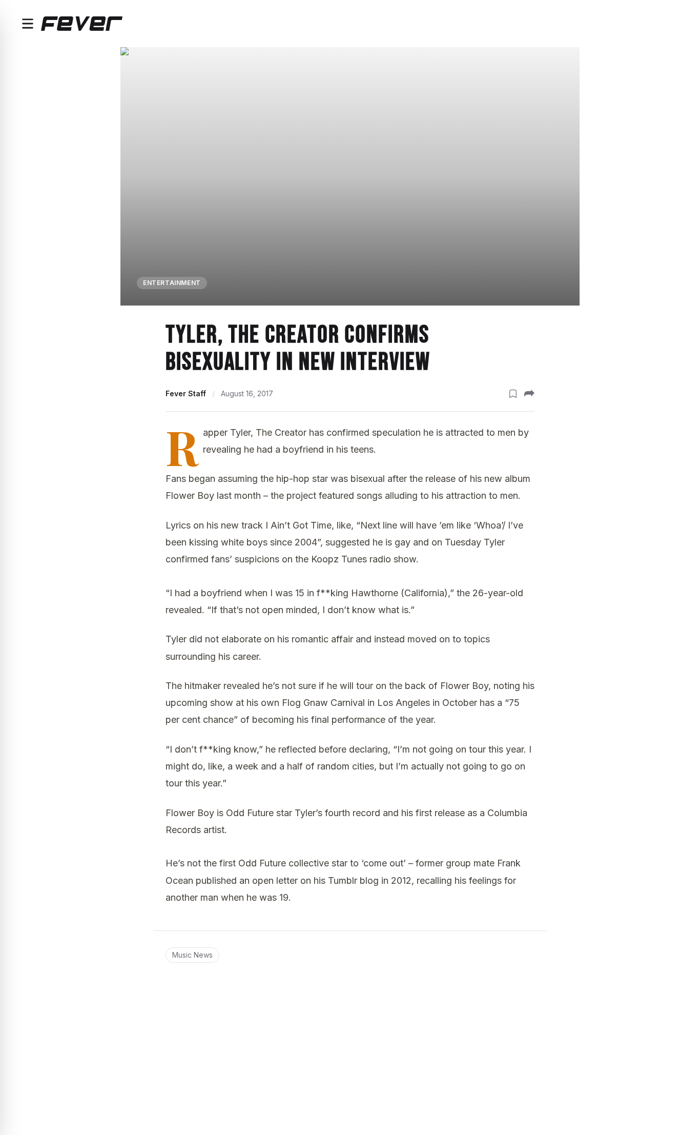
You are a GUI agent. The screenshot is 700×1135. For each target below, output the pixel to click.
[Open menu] (27, 23)
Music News (192, 954)
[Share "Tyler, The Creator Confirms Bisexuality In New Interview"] (529, 394)
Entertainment (172, 283)
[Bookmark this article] (513, 394)
